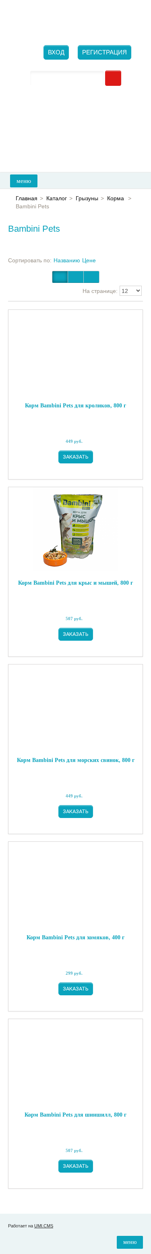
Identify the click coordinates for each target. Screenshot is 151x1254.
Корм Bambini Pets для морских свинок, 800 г (75, 760)
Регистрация (104, 52)
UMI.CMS (43, 1225)
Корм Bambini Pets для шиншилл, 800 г (75, 1115)
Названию (67, 260)
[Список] (91, 277)
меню (24, 181)
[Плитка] (60, 277)
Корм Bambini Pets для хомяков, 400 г (75, 937)
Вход (56, 52)
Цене (89, 260)
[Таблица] (76, 277)
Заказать (76, 457)
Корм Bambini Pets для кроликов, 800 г (75, 406)
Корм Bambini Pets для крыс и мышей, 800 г (75, 583)
